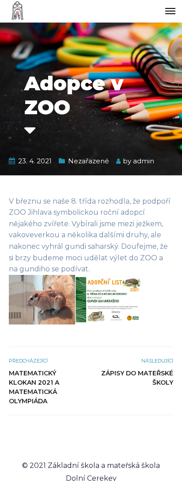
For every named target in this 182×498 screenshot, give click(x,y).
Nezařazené (88, 161)
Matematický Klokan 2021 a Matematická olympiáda (34, 387)
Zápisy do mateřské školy (137, 377)
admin (143, 161)
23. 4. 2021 (35, 161)
